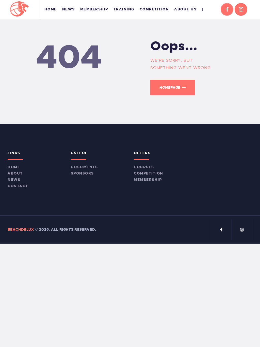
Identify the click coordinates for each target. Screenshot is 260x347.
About (15, 173)
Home (14, 167)
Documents (84, 167)
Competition (148, 173)
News (14, 179)
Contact (18, 186)
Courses (144, 167)
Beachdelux (21, 229)
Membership (148, 179)
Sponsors (82, 173)
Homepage (169, 87)
